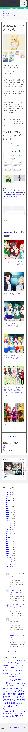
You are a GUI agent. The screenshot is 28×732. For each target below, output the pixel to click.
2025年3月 (9, 527)
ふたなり (21, 665)
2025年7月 (9, 519)
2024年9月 (9, 539)
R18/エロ (14, 660)
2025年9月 (9, 514)
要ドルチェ (9, 713)
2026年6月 (9, 496)
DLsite (22, 460)
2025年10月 (9, 512)
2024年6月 (9, 545)
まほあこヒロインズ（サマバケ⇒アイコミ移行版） (14, 263)
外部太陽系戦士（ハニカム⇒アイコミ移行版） (13, 325)
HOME (5, 476)
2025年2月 (9, 529)
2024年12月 (9, 533)
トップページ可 (11, 192)
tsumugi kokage (14, 573)
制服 (18, 192)
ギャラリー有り (8, 190)
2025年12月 (9, 508)
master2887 (8, 232)
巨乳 (19, 697)
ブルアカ (5, 685)
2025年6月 (9, 521)
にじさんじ (14, 665)
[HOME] (13, 468)
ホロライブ (11, 685)
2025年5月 (9, 523)
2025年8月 (9, 516)
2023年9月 (9, 564)
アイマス (17, 667)
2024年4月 (9, 549)
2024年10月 (9, 537)
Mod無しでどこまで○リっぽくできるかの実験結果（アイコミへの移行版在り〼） (13, 391)
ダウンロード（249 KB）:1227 (14, 144)
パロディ (22, 683)
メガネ (9, 688)
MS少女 (5, 660)
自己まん (13, 709)
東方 (18, 703)
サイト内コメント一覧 (9, 651)
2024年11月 (9, 535)
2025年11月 (9, 510)
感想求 (5, 194)
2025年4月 (9, 525)
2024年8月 (9, 541)
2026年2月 (9, 504)
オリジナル (11, 670)
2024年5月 (9, 547)
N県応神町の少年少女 (12, 294)
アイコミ (9, 668)
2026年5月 (9, 498)
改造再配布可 (18, 194)
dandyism (16, 637)
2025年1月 (9, 531)
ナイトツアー (14, 683)
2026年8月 (9, 492)
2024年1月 (9, 556)
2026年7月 (9, 494)
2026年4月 (9, 500)
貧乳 (16, 196)
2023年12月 (9, 558)
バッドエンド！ (10, 424)
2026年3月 (9, 502)
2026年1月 (9, 506)
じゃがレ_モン (18, 592)
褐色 (9, 711)
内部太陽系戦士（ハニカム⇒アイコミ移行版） (13, 357)
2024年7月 (9, 543)
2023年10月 (9, 562)
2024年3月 (9, 551)
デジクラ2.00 (21, 676)
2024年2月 (9, 553)
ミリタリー (17, 685)
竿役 (8, 709)
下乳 (12, 691)
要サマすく (19, 711)
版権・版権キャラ (8, 196)
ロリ (15, 688)
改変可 (10, 194)
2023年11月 (9, 560)
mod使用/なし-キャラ (10, 188)
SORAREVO (6, 477)
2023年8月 (9, 566)
